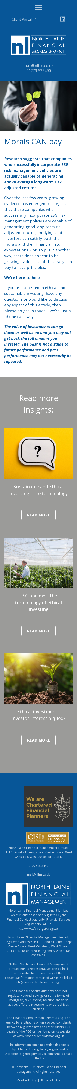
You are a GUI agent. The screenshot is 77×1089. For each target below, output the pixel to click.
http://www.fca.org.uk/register (38, 928)
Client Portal (22, 19)
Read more (38, 515)
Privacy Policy (50, 1080)
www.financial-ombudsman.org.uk (40, 1036)
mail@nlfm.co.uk (38, 65)
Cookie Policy (26, 1080)
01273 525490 (38, 70)
